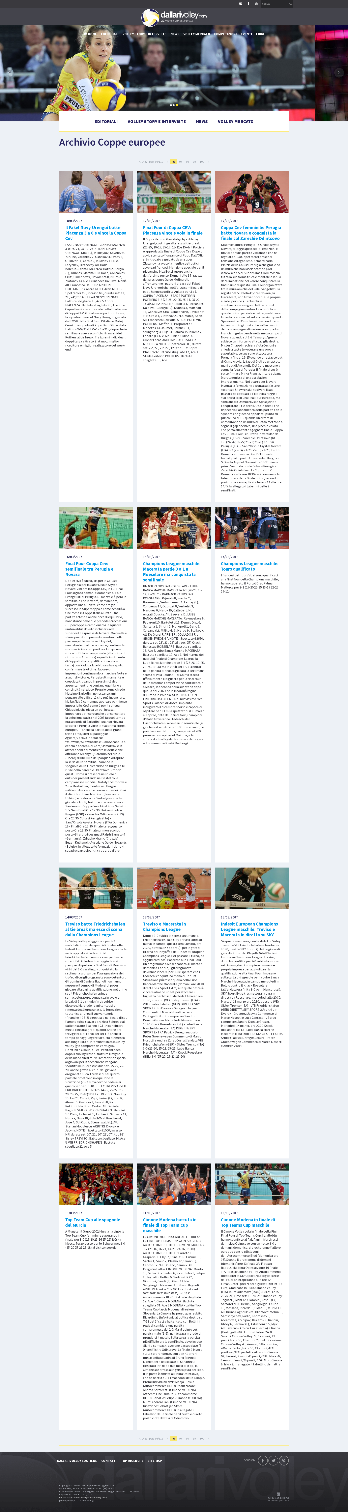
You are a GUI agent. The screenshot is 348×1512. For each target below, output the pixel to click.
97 (180, 161)
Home (92, 34)
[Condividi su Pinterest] (284, 1460)
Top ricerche (132, 1461)
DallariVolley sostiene (77, 1461)
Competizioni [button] (225, 34)
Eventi (246, 34)
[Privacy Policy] (67, 1500)
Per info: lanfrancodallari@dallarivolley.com (83, 1497)
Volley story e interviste (145, 34)
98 (187, 161)
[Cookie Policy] (86, 1500)
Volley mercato (196, 34)
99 (194, 161)
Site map (155, 1461)
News (202, 121)
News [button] (175, 34)
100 (202, 161)
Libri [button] (260, 34)
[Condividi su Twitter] (273, 1460)
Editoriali (110, 34)
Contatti (109, 1461)
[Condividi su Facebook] (263, 1460)
